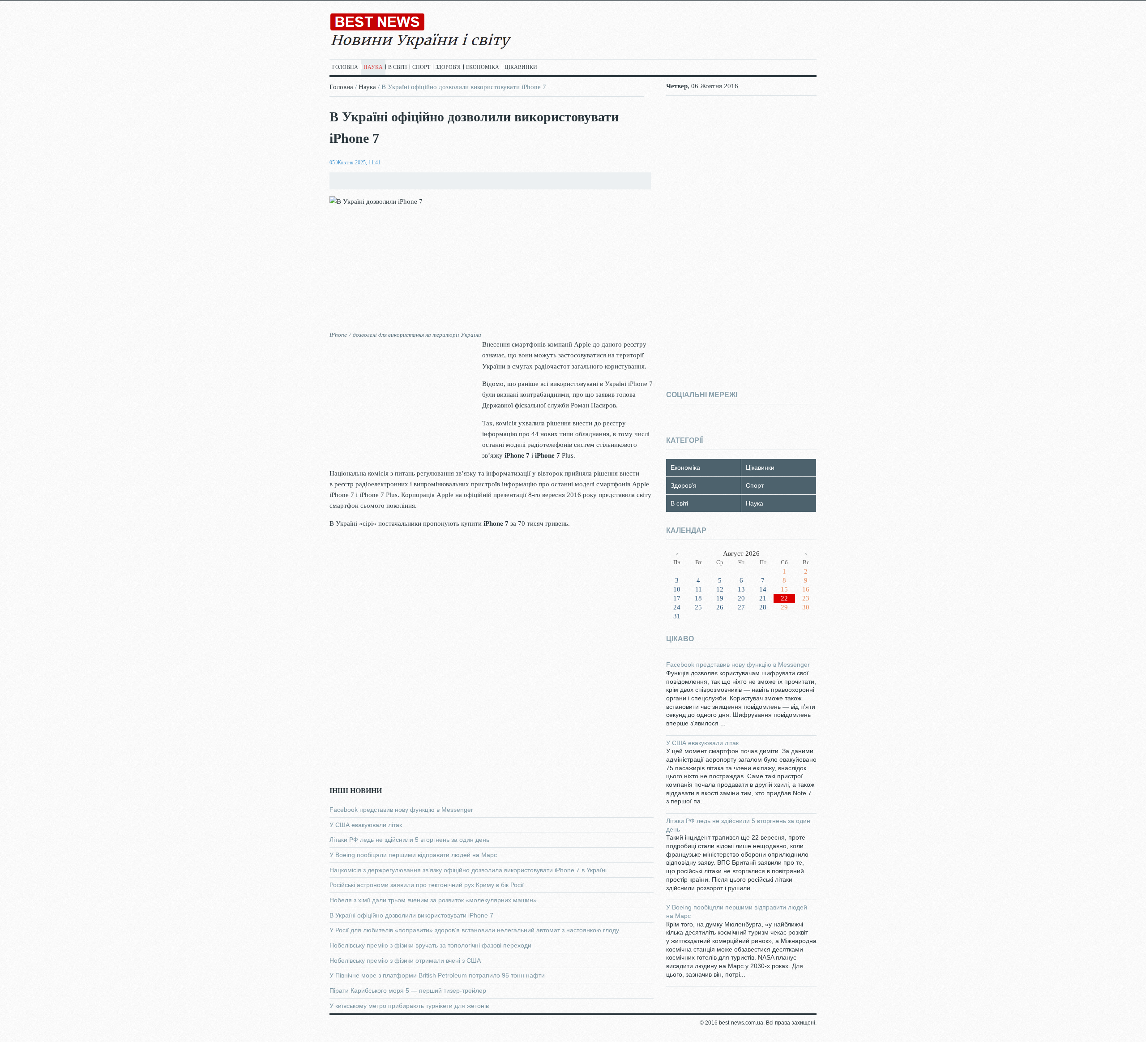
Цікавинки (521, 67)
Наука (373, 67)
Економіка (482, 67)
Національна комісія (359, 473)
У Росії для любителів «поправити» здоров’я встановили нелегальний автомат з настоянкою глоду (474, 930)
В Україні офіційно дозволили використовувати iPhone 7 (411, 915)
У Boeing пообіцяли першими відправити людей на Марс (413, 854)
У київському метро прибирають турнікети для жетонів (409, 1005)
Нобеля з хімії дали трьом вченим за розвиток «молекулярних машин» (433, 900)
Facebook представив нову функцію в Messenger (401, 809)
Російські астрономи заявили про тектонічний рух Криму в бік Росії (426, 884)
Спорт (421, 67)
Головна (345, 67)
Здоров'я (448, 67)
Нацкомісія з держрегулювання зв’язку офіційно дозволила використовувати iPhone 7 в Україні (468, 870)
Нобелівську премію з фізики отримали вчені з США (405, 960)
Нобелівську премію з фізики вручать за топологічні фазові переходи (430, 945)
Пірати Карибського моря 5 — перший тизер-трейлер (407, 990)
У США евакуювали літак (365, 824)
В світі (397, 67)
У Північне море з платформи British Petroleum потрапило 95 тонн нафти (437, 975)
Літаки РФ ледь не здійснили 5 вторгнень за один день (409, 839)
